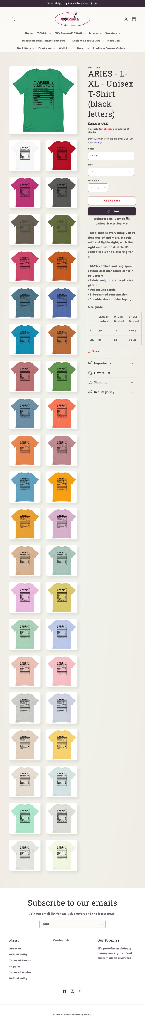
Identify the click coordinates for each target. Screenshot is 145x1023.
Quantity (93, 180)
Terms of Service (20, 972)
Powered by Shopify (82, 1014)
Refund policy (18, 978)
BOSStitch (66, 1014)
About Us (15, 949)
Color (91, 148)
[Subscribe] (101, 924)
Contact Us (61, 940)
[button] (13, 19)
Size (90, 164)
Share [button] (96, 351)
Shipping (109, 129)
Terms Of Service (20, 960)
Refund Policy (18, 955)
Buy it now (112, 211)
